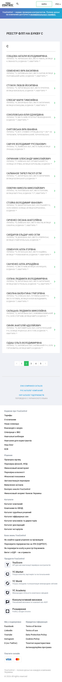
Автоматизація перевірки (17, 481)
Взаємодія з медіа (13, 428)
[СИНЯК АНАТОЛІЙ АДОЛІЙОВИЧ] (54, 329)
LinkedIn (8, 630)
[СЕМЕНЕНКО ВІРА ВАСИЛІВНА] (54, 73)
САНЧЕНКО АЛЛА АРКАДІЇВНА (26, 266)
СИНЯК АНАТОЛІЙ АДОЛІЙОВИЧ (28, 329)
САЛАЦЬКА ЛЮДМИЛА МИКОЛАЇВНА (29, 313)
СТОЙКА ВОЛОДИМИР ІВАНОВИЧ (28, 207)
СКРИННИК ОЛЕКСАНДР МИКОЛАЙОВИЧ (29, 161)
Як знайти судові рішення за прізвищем (23, 540)
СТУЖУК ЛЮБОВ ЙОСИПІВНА (27, 88)
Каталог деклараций (14, 525)
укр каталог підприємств (31, 395)
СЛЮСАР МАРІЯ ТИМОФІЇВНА (28, 102)
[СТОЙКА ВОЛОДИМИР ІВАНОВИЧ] (54, 207)
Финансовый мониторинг (16, 468)
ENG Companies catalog (31, 386)
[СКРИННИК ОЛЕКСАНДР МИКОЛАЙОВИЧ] (54, 161)
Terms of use (32, 630)
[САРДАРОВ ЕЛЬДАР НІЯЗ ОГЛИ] (54, 237)
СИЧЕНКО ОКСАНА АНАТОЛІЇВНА (28, 222)
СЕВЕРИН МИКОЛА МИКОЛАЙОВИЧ (27, 190)
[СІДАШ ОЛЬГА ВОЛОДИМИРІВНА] (54, 345)
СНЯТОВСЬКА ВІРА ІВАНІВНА (29, 132)
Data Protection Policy (36, 635)
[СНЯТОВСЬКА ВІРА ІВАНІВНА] (54, 132)
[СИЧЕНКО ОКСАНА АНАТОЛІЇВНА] (54, 223)
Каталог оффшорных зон (16, 516)
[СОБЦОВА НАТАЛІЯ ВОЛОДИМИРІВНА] (54, 59)
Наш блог (8, 445)
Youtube (8, 635)
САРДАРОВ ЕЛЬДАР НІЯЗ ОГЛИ (27, 237)
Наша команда (11, 424)
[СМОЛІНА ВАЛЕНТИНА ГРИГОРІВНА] (54, 297)
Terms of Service (33, 626)
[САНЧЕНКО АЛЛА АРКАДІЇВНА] (54, 267)
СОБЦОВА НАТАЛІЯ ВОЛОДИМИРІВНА (29, 58)
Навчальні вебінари (14, 436)
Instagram (9, 639)
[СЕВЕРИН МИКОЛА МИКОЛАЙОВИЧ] (54, 191)
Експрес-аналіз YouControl (17, 489)
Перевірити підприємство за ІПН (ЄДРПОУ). (25, 544)
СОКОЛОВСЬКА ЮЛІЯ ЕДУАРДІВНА (28, 117)
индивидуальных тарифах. (43, 14)
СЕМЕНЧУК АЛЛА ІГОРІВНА (28, 252)
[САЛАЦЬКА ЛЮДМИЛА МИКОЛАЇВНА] (54, 313)
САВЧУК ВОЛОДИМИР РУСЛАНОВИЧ (28, 146)
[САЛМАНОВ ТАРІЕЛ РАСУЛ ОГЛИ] (54, 176)
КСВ (6, 449)
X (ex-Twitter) (10, 643)
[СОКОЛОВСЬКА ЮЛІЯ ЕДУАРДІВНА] (54, 117)
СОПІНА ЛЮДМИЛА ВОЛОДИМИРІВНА (28, 281)
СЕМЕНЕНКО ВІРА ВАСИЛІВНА (29, 73)
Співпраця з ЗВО (12, 432)
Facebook (8, 626)
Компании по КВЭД (13, 508)
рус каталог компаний (31, 390)
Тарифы (8, 415)
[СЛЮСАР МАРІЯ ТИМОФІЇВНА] (54, 103)
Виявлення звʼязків (13, 485)
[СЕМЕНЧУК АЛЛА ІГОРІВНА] (54, 252)
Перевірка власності (14, 472)
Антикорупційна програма (38, 647)
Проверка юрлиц (12, 459)
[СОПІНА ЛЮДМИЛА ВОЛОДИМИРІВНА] (54, 281)
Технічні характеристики (38, 643)
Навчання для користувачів (18, 440)
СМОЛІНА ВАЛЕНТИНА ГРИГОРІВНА (27, 297)
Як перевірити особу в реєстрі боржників (24, 548)
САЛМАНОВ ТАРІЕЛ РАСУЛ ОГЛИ (28, 176)
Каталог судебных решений (17, 512)
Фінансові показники (14, 476)
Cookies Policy (33, 639)
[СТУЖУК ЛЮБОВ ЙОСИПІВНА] (54, 88)
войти (44, 4)
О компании (10, 419)
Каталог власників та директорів (20, 521)
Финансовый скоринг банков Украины (23, 493)
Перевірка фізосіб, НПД (16, 464)
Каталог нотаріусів (13, 529)
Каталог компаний (13, 504)
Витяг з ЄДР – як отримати (17, 552)
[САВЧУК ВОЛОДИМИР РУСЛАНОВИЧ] (54, 147)
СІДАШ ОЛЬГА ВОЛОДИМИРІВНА (29, 345)
